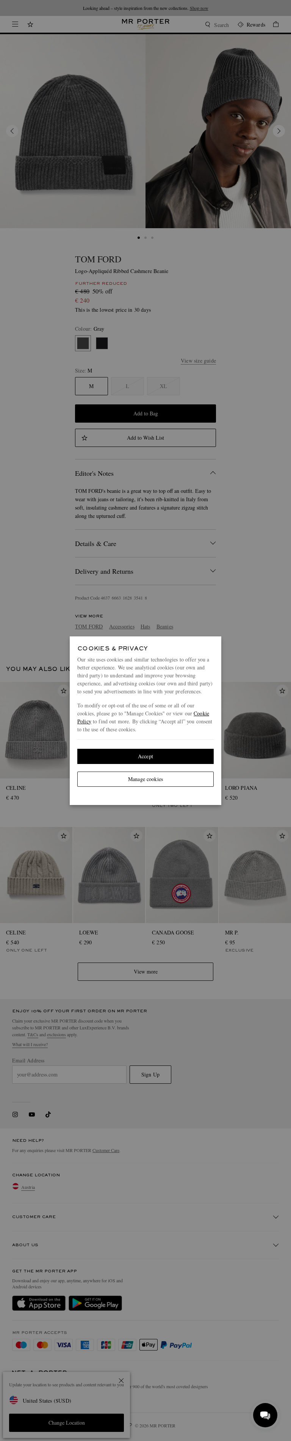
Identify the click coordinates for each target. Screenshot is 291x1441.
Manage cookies (145, 779)
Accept (145, 756)
